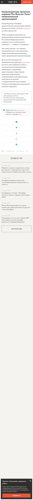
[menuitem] (2, 2)
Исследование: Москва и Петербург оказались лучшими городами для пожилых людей (16, 195)
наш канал (20, 110)
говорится (27, 28)
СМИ (27, 151)
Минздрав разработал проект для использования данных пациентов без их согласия (15, 182)
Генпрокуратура (10, 151)
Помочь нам (27, 2)
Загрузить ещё (16, 229)
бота (20, 114)
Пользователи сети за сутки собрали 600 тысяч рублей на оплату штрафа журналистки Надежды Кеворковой (15, 220)
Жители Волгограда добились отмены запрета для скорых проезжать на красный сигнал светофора (16, 207)
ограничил (26, 62)
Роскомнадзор (20, 151)
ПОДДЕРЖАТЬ (16, 495)
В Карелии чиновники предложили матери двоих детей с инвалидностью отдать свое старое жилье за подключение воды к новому (16, 170)
